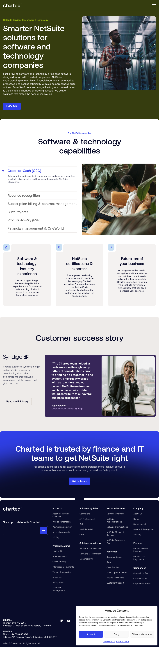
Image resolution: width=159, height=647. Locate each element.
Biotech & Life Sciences (90, 548)
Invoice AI (57, 551)
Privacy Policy (122, 641)
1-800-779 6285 (18, 623)
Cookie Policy (109, 641)
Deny (117, 634)
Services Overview (115, 513)
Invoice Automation (61, 521)
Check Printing (59, 561)
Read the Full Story (17, 401)
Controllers (85, 513)
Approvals (57, 577)
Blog (109, 562)
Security (137, 534)
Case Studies (113, 567)
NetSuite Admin (87, 529)
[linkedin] (62, 628)
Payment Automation (62, 527)
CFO (82, 534)
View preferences (142, 634)
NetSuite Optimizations (117, 527)
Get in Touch (79, 481)
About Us (137, 513)
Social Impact (139, 524)
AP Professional (87, 519)
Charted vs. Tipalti (141, 583)
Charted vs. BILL (141, 578)
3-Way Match (58, 582)
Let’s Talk (11, 106)
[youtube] (68, 628)
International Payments (63, 567)
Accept (91, 634)
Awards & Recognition (143, 529)
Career (136, 519)
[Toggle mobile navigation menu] (154, 5)
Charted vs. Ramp (141, 573)
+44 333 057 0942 (19, 634)
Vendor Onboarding (61, 572)
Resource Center (114, 557)
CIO (81, 524)
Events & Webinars (115, 577)
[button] (42, 171)
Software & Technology (90, 553)
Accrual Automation (61, 532)
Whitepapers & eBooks (117, 572)
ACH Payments (59, 556)
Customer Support (115, 583)
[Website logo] (12, 5)
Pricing (55, 537)
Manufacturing (86, 559)
